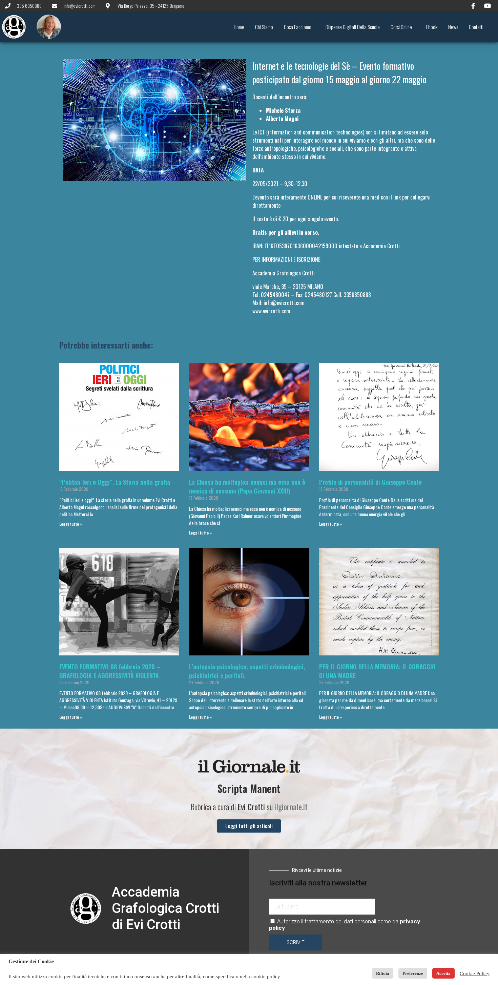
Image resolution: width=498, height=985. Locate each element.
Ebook (431, 26)
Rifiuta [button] (382, 973)
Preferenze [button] (412, 973)
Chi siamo (264, 26)
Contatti (476, 26)
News (453, 26)
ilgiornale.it (291, 806)
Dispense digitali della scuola (353, 26)
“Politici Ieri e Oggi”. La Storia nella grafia (114, 482)
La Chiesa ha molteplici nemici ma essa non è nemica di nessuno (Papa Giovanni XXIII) (247, 486)
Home (239, 26)
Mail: (278, 303)
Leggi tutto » (70, 524)
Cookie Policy (475, 973)
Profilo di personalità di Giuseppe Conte (370, 482)
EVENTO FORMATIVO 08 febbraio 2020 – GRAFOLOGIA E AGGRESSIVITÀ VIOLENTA (109, 671)
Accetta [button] (443, 973)
